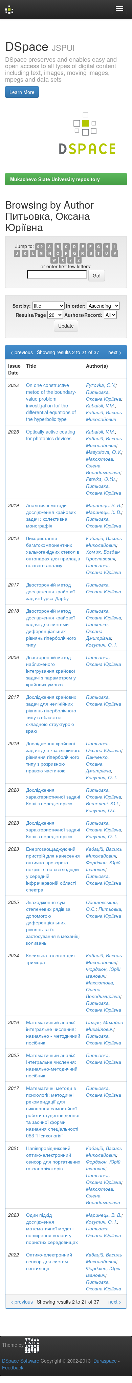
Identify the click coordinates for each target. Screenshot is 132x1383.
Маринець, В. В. (104, 505)
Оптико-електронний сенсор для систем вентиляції (49, 1261)
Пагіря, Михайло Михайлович (104, 1025)
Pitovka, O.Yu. (101, 479)
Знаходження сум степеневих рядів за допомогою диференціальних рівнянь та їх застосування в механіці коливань (53, 922)
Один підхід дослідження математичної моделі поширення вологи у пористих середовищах (52, 1228)
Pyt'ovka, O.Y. (100, 385)
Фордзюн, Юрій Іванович (103, 865)
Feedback (12, 1367)
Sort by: (22, 305)
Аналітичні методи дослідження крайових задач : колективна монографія (51, 515)
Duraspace (105, 1360)
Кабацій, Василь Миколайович (104, 415)
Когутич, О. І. (101, 644)
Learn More (22, 92)
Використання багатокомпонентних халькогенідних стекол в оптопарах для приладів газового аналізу (53, 552)
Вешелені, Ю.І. (102, 803)
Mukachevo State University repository (55, 179)
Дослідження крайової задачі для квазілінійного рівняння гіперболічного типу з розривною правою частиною (53, 757)
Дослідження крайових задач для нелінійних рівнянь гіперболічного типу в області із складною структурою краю (51, 713)
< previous (21, 352)
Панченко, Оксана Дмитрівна (98, 631)
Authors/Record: (83, 314)
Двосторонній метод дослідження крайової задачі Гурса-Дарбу (50, 591)
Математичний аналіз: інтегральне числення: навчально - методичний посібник (53, 1032)
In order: (76, 305)
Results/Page (31, 314)
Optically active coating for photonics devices (50, 435)
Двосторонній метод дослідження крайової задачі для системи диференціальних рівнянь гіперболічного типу (51, 627)
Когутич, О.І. (101, 810)
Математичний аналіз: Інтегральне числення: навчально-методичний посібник (52, 1065)
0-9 (40, 246)
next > (115, 352)
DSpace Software (20, 1360)
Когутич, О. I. (101, 1221)
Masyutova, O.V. (103, 451)
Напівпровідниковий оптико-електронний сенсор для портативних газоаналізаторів (53, 1158)
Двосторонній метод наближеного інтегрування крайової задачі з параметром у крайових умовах (51, 671)
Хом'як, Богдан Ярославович (103, 555)
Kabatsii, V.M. (100, 405)
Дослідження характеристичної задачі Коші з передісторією (53, 796)
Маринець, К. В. (103, 511)
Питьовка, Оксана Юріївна (103, 395)
